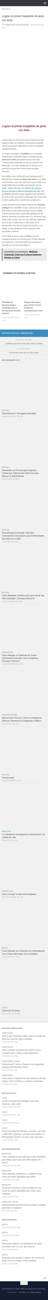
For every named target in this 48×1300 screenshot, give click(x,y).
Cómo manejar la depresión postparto (19, 894)
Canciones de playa (11, 1010)
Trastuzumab (8, 777)
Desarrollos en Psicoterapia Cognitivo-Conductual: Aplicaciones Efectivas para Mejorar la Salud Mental (20, 473)
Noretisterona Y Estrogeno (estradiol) (19, 413)
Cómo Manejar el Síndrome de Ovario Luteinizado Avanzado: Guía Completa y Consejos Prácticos (20, 658)
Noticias (6, 9)
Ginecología (7, 652)
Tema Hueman (36, 1292)
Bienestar (6, 831)
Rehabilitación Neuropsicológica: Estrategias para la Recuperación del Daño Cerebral (11, 307)
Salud (4, 1008)
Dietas (5, 948)
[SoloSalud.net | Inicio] (19, 3)
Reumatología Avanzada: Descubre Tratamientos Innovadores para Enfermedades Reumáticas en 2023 (23, 536)
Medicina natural (9, 715)
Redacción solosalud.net (17, 25)
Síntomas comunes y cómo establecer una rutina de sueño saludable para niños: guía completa (21, 1191)
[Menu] (45, 3)
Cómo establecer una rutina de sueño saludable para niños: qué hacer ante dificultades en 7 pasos (24, 1160)
